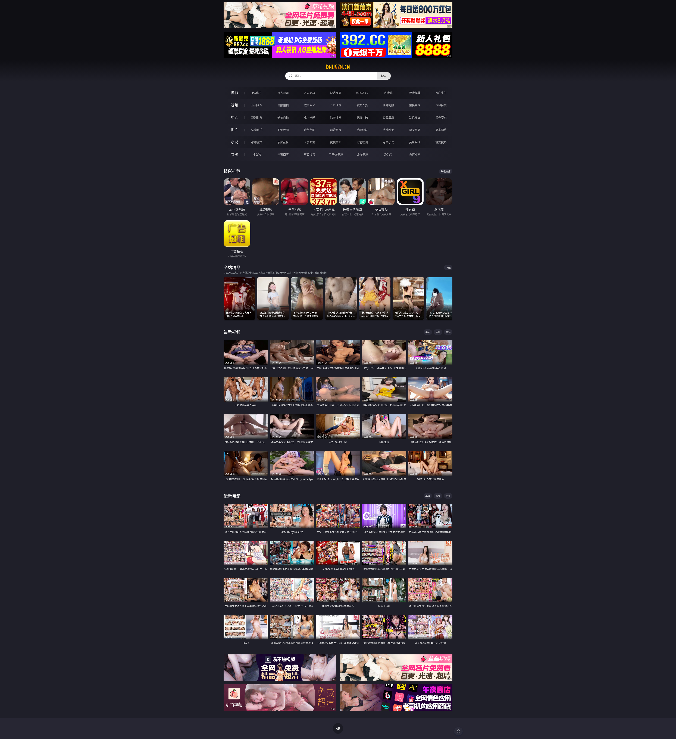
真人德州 (283, 93)
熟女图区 (414, 130)
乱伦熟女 (414, 117)
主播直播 (414, 105)
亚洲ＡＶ (256, 105)
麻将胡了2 (362, 93)
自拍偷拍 (283, 105)
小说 (234, 142)
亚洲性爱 (256, 117)
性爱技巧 (441, 142)
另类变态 (441, 117)
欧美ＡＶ (309, 105)
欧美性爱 (335, 117)
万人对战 (309, 93)
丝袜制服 (388, 105)
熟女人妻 (362, 105)
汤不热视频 (336, 154)
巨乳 (438, 332)
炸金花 (388, 93)
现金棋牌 (414, 93)
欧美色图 (309, 130)
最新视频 (232, 332)
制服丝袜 (362, 117)
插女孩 (257, 154)
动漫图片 (335, 130)
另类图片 (441, 130)
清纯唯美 (388, 130)
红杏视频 (362, 154)
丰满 (427, 496)
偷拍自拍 (283, 117)
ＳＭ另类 (441, 105)
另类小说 (388, 142)
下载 (448, 267)
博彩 (234, 92)
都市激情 (256, 142)
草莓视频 (309, 154)
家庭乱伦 (283, 142)
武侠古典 (335, 142)
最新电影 (232, 496)
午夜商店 (283, 154)
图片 (234, 129)
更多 (448, 332)
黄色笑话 (414, 142)
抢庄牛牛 (441, 93)
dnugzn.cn (338, 66)
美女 (427, 332)
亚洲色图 (283, 130)
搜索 (384, 76)
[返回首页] (458, 731)
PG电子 (257, 93)
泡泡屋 (388, 154)
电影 (234, 117)
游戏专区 (335, 93)
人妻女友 (309, 142)
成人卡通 (309, 117)
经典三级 (388, 117)
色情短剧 (414, 154)
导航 (234, 154)
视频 (234, 105)
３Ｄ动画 (335, 105)
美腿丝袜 (362, 130)
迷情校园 (362, 142)
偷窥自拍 (256, 130)
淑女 (438, 496)
